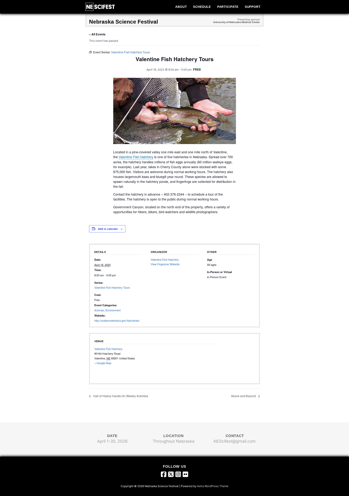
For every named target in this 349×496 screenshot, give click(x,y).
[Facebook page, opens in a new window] (164, 475)
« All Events (97, 34)
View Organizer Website (165, 264)
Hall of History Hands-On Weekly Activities (120, 396)
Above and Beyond (243, 396)
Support (252, 7)
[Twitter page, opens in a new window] (171, 475)
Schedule (202, 7)
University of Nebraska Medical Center (236, 22)
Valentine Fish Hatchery (136, 156)
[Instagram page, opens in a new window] (179, 475)
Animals (99, 310)
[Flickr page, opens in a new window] (185, 475)
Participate (228, 7)
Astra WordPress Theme (212, 486)
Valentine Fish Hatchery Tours (112, 287)
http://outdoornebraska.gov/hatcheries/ (117, 320)
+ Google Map (102, 363)
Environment (113, 310)
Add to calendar (108, 229)
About (181, 7)
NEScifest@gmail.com (235, 441)
